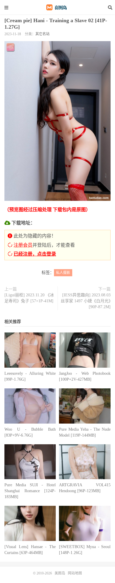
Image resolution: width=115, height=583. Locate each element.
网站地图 (75, 573)
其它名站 (42, 34)
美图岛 (57, 7)
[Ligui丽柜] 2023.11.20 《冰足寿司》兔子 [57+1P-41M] (29, 298)
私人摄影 (63, 273)
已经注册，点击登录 (35, 253)
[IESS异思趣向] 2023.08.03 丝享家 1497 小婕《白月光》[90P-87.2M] (86, 301)
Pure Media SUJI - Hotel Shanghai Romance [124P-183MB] (30, 491)
